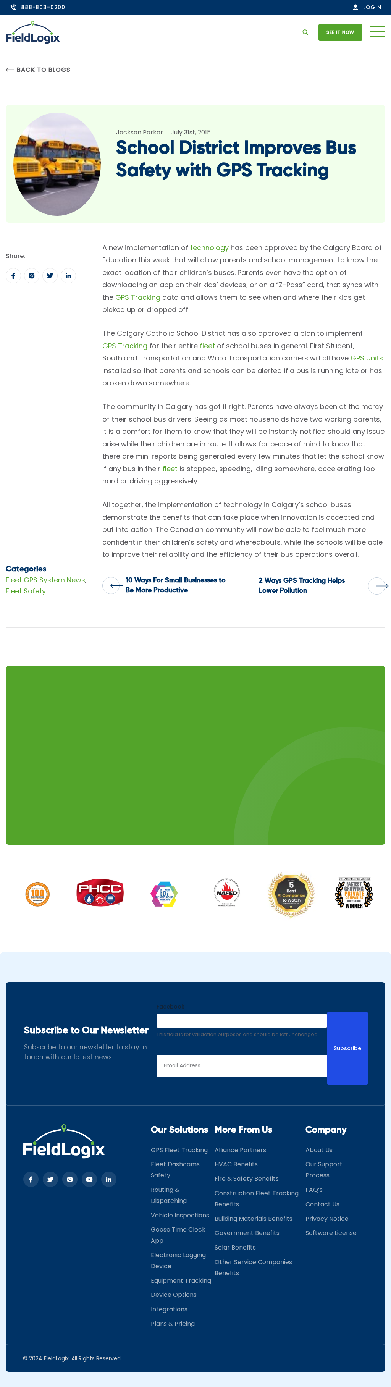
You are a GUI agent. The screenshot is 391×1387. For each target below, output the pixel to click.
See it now (340, 32)
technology (209, 247)
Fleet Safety (26, 591)
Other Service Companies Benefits (253, 1267)
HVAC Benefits (236, 1164)
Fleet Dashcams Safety (175, 1170)
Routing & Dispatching (169, 1195)
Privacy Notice (327, 1218)
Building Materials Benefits (253, 1218)
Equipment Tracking (181, 1280)
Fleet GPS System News (45, 580)
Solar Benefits (235, 1247)
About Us (319, 1150)
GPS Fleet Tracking (179, 1150)
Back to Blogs (43, 69)
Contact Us (322, 1204)
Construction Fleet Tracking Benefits (257, 1199)
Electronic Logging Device (178, 1261)
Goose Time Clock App (178, 1235)
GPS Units (367, 358)
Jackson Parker (139, 132)
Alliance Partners (240, 1150)
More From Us (243, 1130)
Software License (331, 1233)
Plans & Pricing (173, 1323)
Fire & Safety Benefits (247, 1178)
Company (326, 1130)
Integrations (169, 1309)
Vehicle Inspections (180, 1215)
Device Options (174, 1294)
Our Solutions (179, 1130)
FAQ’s (314, 1189)
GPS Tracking (137, 297)
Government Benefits (247, 1233)
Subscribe (347, 1048)
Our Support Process (324, 1170)
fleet (207, 346)
